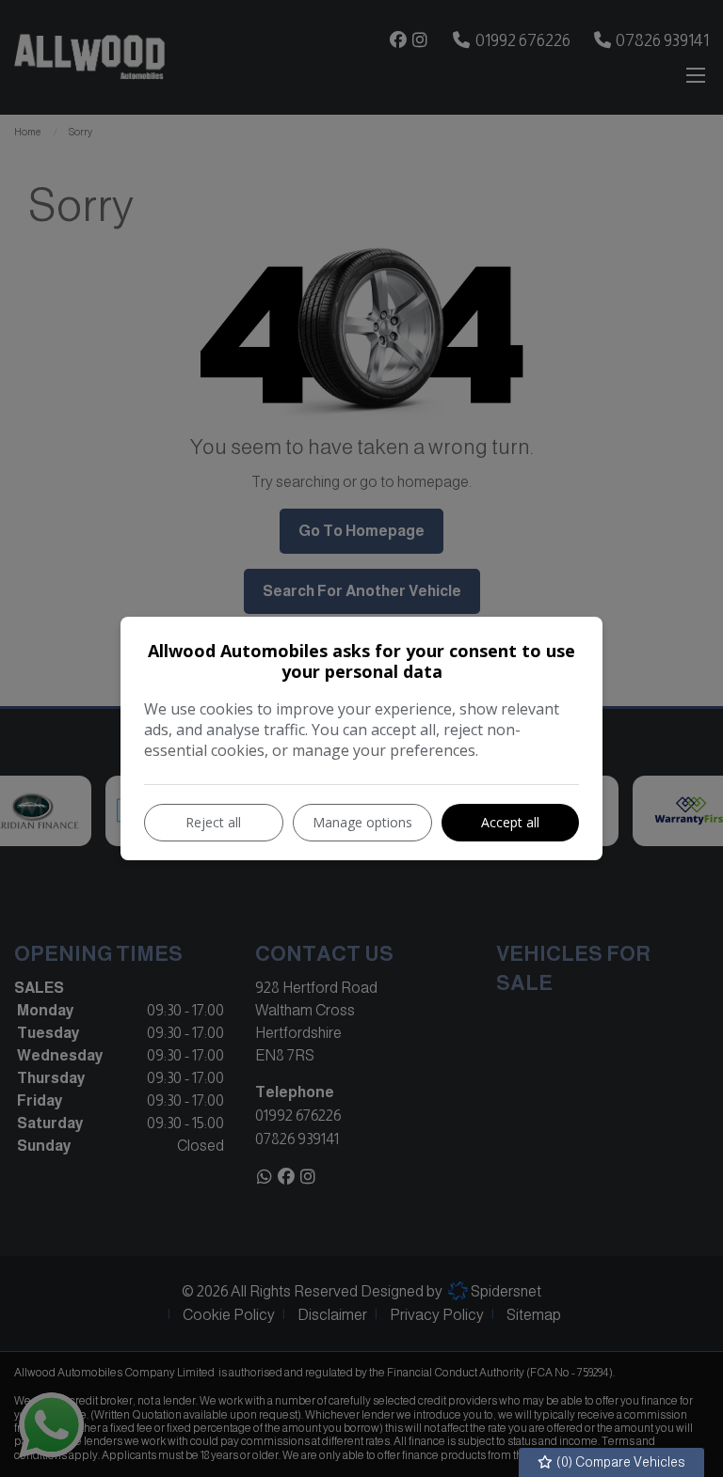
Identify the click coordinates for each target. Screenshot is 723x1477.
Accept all (510, 822)
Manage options (362, 822)
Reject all (213, 822)
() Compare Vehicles (619, 1461)
